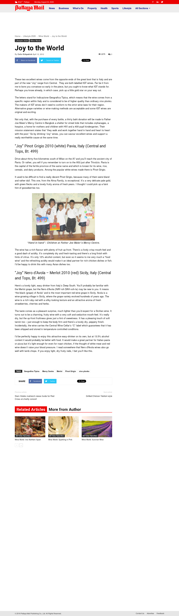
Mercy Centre (48, 371)
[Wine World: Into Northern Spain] (30, 426)
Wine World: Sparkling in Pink (60, 439)
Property (92, 8)
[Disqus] (63, 492)
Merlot (59, 371)
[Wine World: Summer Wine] (97, 426)
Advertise (150, 613)
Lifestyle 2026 (22, 40)
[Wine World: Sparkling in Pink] (63, 426)
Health (104, 8)
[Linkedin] (157, 2)
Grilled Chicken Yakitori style (99, 395)
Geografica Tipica (31, 371)
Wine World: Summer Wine (92, 439)
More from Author (65, 409)
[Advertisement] (89, 22)
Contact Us (140, 613)
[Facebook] (153, 2)
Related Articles (31, 409)
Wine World (35, 40)
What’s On (78, 8)
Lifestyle (127, 8)
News (52, 8)
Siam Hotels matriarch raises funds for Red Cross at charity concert (34, 397)
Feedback (160, 613)
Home (17, 36)
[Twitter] (162, 2)
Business (64, 8)
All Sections (141, 8)
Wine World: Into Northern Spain (28, 439)
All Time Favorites (23, 436)
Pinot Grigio (70, 371)
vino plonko (84, 371)
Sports (115, 8)
